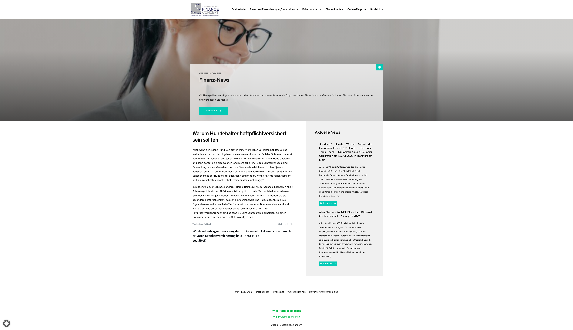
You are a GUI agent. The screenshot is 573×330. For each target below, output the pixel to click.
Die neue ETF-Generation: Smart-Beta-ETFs (267, 233)
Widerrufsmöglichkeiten (286, 316)
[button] (6, 323)
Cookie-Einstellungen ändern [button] (286, 324)
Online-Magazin (356, 9)
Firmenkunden (334, 9)
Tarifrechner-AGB (297, 292)
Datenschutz (262, 292)
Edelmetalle (238, 9)
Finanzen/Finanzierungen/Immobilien (272, 9)
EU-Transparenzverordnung (323, 292)
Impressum (278, 292)
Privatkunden (310, 9)
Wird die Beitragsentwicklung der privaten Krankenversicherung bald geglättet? (217, 235)
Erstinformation (243, 292)
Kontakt (375, 9)
